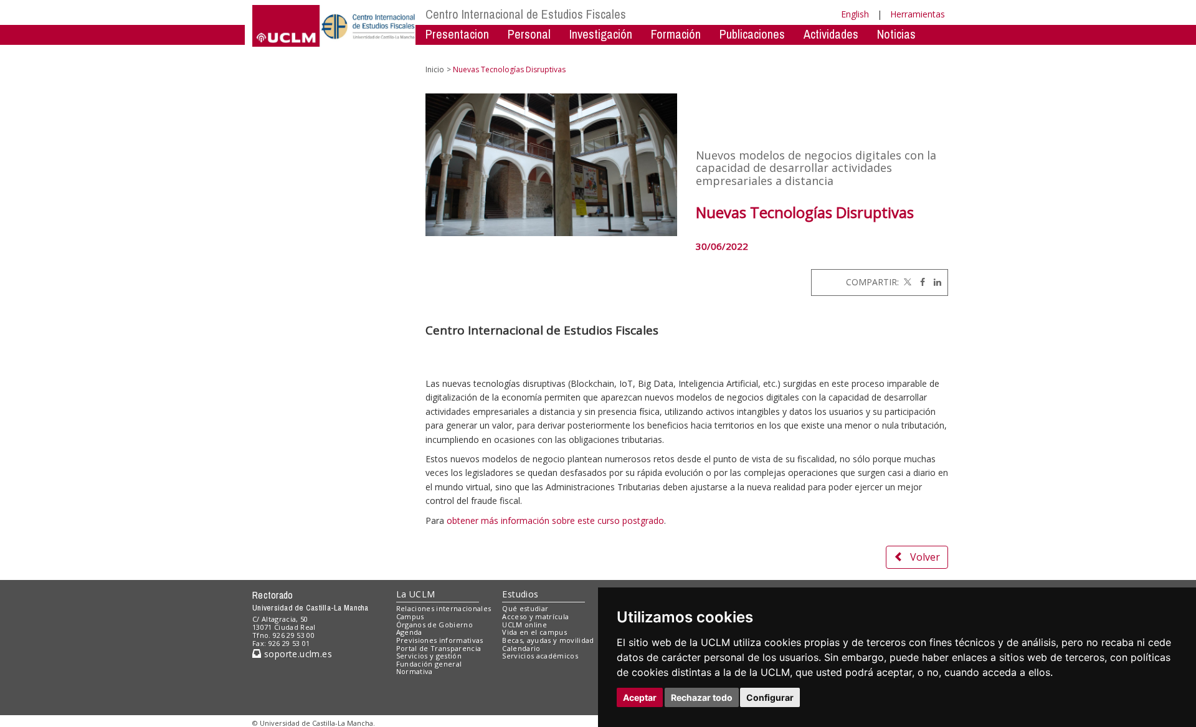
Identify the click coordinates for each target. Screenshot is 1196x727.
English (855, 14)
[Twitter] (906, 282)
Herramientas (917, 14)
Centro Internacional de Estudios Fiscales (525, 14)
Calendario (521, 648)
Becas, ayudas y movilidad (548, 640)
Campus (410, 616)
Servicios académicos (540, 655)
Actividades (831, 34)
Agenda (409, 632)
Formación (676, 34)
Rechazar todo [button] (702, 697)
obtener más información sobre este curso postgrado (555, 520)
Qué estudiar (525, 608)
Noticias (896, 34)
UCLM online (524, 624)
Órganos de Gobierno (434, 624)
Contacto (447, 52)
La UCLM (415, 594)
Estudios (520, 594)
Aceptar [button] (640, 697)
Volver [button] (925, 557)
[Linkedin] (934, 282)
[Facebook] (919, 282)
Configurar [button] (770, 697)
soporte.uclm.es (296, 654)
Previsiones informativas (439, 640)
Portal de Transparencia (439, 648)
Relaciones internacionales (443, 608)
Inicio (434, 69)
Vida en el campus (534, 632)
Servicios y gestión (429, 655)
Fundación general (429, 663)
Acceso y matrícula (535, 616)
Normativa (414, 671)
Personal (529, 34)
